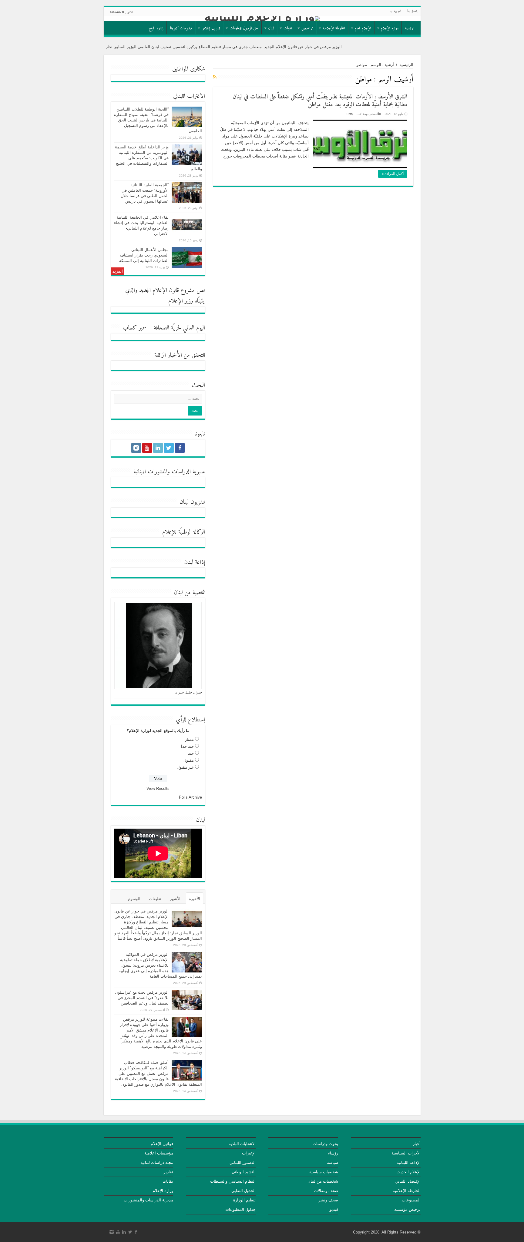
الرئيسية (410, 28)
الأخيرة (194, 898)
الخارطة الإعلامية (334, 28)
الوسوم (134, 898)
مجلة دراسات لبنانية (156, 1162)
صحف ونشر (328, 1200)
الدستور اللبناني (243, 1162)
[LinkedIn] (158, 448)
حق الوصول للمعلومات (244, 28)
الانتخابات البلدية (242, 1143)
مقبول (188, 760)
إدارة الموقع (156, 28)
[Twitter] (169, 448)
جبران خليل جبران (188, 692)
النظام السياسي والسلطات (233, 1181)
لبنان (271, 28)
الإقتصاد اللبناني (408, 1181)
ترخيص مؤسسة (407, 1209)
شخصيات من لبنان (322, 1181)
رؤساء (333, 1153)
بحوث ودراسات (325, 1143)
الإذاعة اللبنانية (409, 1162)
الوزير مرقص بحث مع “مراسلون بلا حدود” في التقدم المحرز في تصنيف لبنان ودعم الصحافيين (142, 997)
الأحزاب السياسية (406, 1153)
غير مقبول (185, 767)
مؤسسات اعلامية (158, 1153)
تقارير (168, 1172)
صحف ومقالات (367, 114)
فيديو (334, 1209)
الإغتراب (249, 1153)
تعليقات (155, 898)
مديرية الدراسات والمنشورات (148, 1200)
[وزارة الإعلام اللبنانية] (262, 18)
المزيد (118, 271)
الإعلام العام (363, 28)
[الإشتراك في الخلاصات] (215, 77)
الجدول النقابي (243, 1190)
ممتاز (189, 739)
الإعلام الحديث (409, 1172)
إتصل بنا (412, 11)
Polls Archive (190, 797)
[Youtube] (147, 448)
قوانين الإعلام (162, 1143)
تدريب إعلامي (211, 28)
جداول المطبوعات (240, 1209)
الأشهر (175, 898)
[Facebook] (180, 448)
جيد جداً (187, 746)
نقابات (288, 28)
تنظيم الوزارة (244, 1200)
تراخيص (307, 28)
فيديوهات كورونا (181, 28)
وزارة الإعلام (389, 28)
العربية (397, 11)
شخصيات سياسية (323, 1172)
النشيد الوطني (244, 1172)
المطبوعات (411, 1200)
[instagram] (136, 448)
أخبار (417, 1143)
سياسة (332, 1162)
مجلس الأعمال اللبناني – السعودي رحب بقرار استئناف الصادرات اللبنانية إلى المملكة (144, 255)
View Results (158, 788)
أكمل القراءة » (393, 174)
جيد (191, 753)
